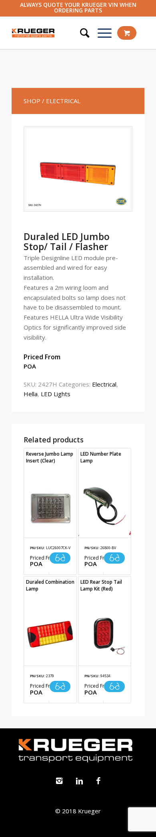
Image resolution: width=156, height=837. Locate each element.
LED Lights (55, 394)
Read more (60, 558)
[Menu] (101, 33)
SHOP (32, 101)
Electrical (104, 384)
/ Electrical (61, 101)
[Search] (81, 33)
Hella (31, 394)
